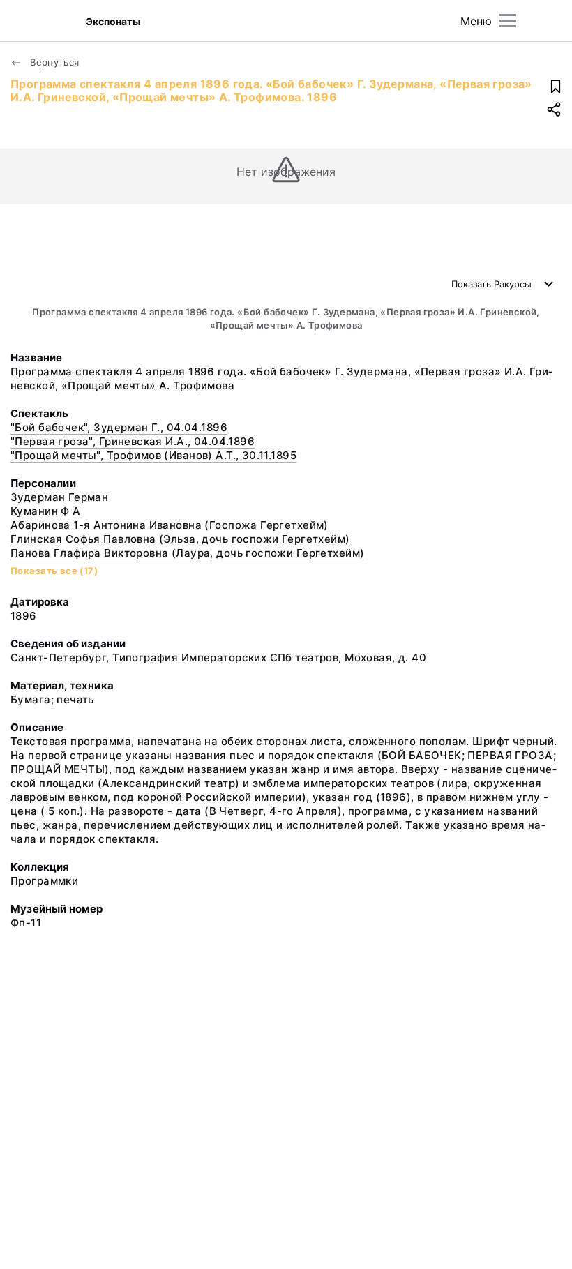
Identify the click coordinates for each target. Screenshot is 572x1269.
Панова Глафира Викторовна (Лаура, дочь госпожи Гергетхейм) (187, 553)
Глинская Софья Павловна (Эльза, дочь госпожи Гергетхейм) (180, 539)
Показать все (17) (54, 570)
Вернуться (53, 62)
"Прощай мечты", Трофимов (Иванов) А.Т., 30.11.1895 (153, 455)
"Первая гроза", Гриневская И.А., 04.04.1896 (132, 441)
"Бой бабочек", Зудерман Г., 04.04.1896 (118, 427)
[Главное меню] (507, 20)
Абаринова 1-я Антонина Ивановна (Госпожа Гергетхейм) (169, 525)
